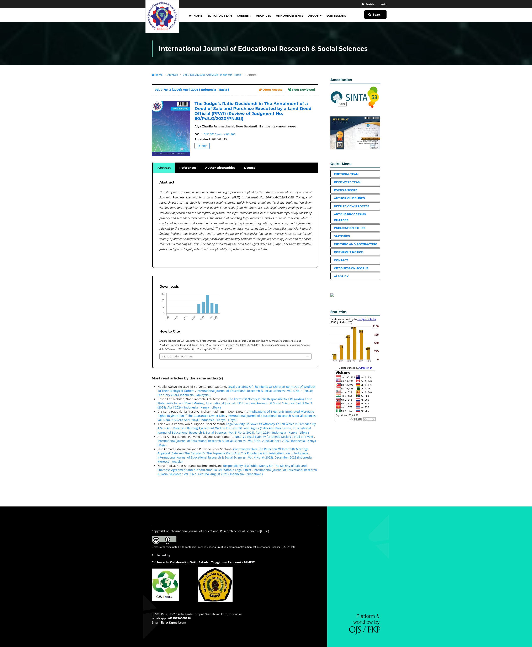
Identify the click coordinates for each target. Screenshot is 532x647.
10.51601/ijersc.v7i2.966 (218, 134)
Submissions (336, 15)
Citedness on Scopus (351, 268)
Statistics (342, 236)
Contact (341, 260)
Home (197, 15)
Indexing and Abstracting (355, 244)
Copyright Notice (348, 252)
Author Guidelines (349, 198)
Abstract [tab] (164, 168)
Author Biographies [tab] (220, 168)
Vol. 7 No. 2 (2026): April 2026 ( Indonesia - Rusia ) (213, 75)
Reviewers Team (347, 182)
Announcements (289, 15)
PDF (204, 146)
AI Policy (341, 276)
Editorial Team (219, 15)
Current (244, 15)
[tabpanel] (235, 220)
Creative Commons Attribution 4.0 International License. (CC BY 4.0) (256, 547)
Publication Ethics (349, 228)
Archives (263, 15)
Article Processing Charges (350, 217)
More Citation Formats (177, 356)
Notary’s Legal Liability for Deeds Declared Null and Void (274, 437)
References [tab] (187, 168)
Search (377, 14)
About (313, 15)
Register (370, 4)
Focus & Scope (345, 190)
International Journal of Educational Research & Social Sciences (263, 49)
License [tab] (249, 168)
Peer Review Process (351, 206)
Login (383, 4)
